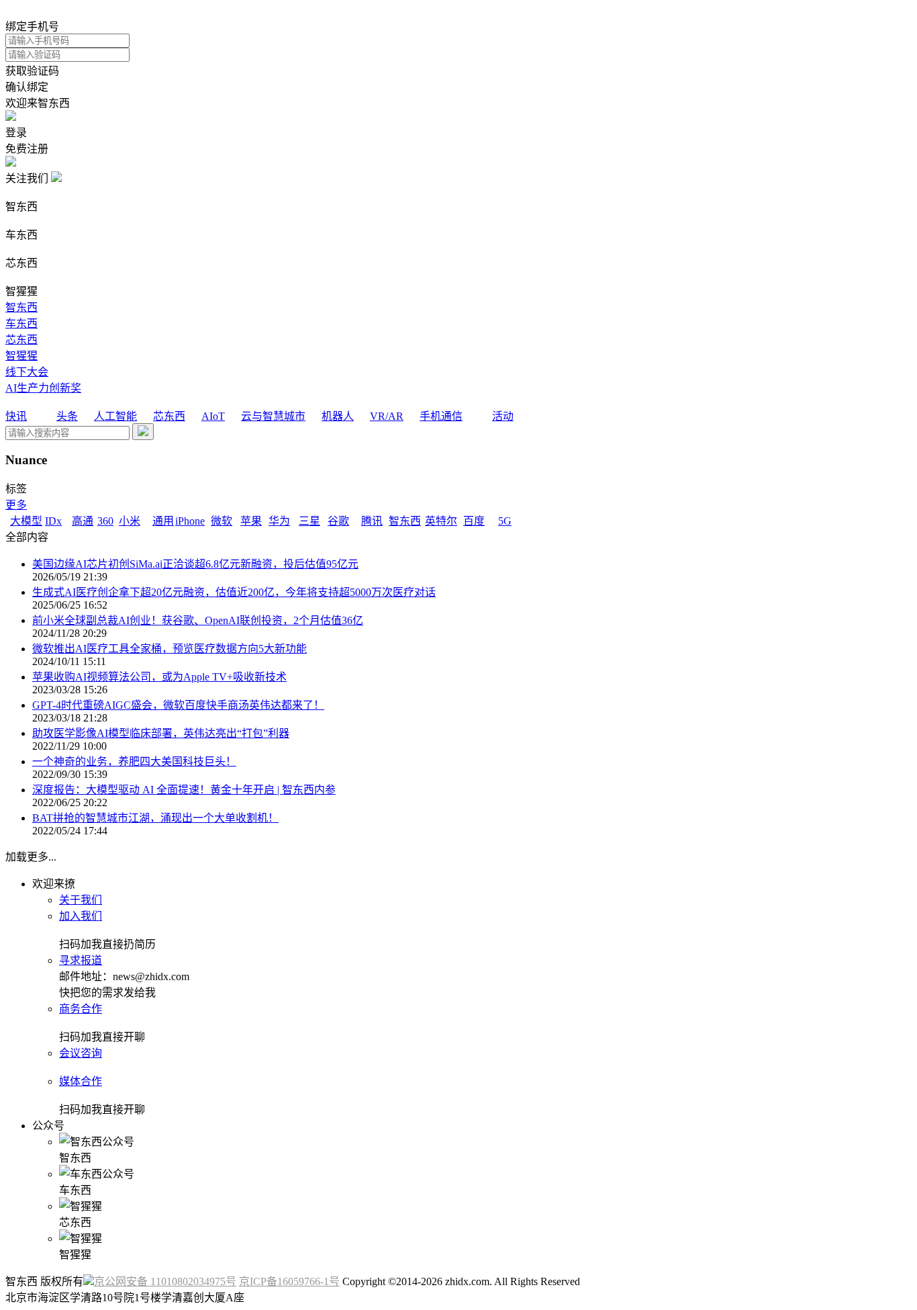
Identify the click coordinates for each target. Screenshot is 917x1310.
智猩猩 (21, 355)
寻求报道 (80, 960)
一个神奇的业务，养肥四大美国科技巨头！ (134, 761)
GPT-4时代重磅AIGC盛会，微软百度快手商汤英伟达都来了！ (178, 705)
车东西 (21, 323)
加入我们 (80, 916)
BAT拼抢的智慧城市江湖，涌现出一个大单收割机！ (155, 818)
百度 (474, 521)
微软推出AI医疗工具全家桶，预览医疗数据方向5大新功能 (169, 648)
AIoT (213, 416)
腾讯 (372, 521)
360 (105, 521)
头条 (67, 416)
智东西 (21, 307)
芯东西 (21, 339)
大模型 (26, 521)
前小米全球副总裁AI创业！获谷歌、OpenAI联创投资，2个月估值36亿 (197, 620)
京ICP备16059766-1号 (289, 1281)
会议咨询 (80, 1053)
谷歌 (338, 521)
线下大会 (26, 372)
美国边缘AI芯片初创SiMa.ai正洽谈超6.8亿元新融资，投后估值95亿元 (195, 564)
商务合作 (80, 1008)
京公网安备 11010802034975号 (165, 1281)
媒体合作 (80, 1081)
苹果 (251, 521)
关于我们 (80, 900)
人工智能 (115, 416)
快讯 (16, 416)
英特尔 (441, 521)
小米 (129, 521)
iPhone (190, 521)
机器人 (338, 416)
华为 (279, 521)
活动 (503, 416)
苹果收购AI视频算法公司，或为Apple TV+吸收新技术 (159, 677)
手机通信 (441, 416)
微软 (221, 521)
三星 (309, 521)
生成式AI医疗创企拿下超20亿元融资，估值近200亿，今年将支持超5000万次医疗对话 (234, 592)
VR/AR (386, 416)
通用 (163, 521)
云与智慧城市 (273, 416)
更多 (16, 505)
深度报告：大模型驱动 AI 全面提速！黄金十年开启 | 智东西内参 (184, 789)
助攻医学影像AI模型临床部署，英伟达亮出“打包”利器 (160, 733)
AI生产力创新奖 (43, 388)
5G (505, 521)
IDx (53, 521)
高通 (82, 521)
